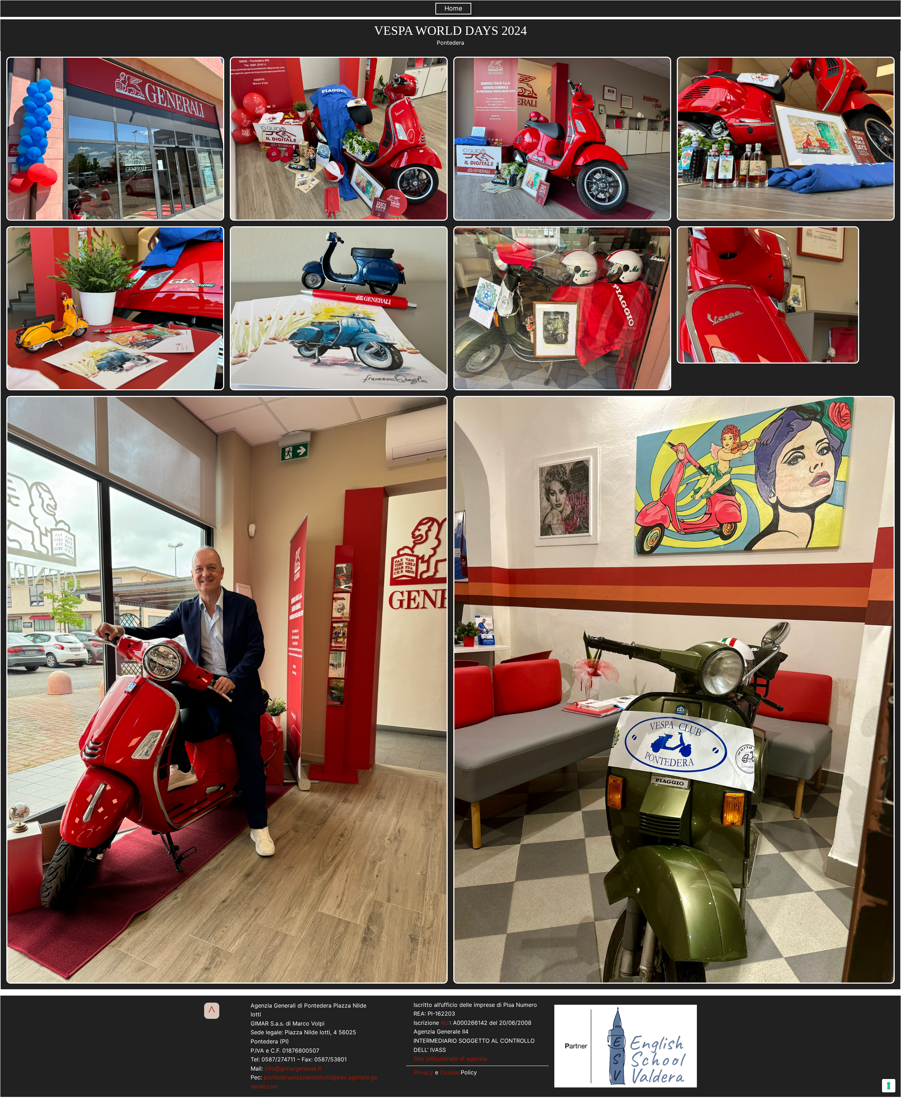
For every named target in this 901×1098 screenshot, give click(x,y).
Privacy (423, 1072)
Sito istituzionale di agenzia (450, 1058)
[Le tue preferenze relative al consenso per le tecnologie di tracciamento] (888, 1085)
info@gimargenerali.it (293, 1068)
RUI (445, 1022)
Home (453, 8)
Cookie (449, 1072)
